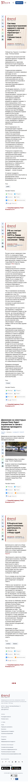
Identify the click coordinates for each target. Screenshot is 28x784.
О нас (2, 724)
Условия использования (7, 747)
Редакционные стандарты (7, 731)
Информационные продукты (8, 741)
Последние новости (6, 716)
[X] (9, 761)
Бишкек (15, 643)
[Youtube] (12, 761)
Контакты (3, 729)
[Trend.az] (5, 2)
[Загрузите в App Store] (5, 768)
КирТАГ (7, 553)
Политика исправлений (7, 733)
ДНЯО (7, 186)
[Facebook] (5, 761)
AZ (14, 778)
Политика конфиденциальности (9, 749)
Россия (8, 383)
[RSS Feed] (22, 761)
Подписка (3, 739)
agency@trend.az (5, 709)
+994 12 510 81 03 (5, 707)
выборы (8, 643)
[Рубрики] (25, 2)
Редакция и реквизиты (6, 726)
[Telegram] (15, 761)
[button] (2, 16)
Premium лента (4, 719)
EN (11, 778)
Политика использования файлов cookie (11, 753)
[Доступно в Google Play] (16, 768)
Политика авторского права (8, 751)
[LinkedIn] (19, 761)
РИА (12, 264)
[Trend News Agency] (5, 696)
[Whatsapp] (2, 761)
